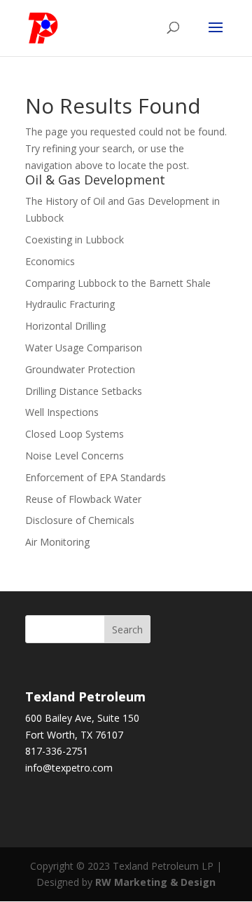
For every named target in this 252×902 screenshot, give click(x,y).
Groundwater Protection (80, 369)
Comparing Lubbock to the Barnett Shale (118, 283)
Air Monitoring (57, 541)
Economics (50, 261)
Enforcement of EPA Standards (95, 477)
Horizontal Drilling (65, 325)
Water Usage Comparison (83, 347)
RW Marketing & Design (155, 882)
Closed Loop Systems (74, 433)
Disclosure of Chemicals (79, 520)
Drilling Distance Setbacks (83, 391)
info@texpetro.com (69, 767)
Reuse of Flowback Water (83, 499)
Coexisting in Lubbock (74, 239)
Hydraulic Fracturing (70, 304)
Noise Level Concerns (74, 455)
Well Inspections (62, 412)
